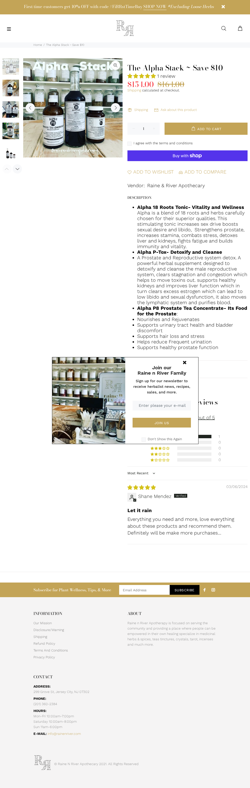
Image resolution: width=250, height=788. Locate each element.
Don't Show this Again (165, 439)
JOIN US (162, 423)
